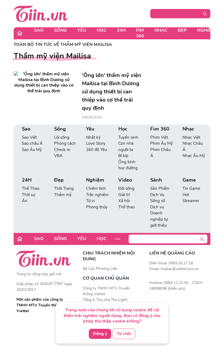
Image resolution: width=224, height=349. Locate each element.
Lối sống (61, 137)
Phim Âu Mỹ (161, 143)
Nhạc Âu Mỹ (193, 155)
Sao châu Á (32, 143)
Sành (156, 180)
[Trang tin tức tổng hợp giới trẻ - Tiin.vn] (41, 13)
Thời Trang (64, 188)
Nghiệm (206, 30)
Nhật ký (93, 137)
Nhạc (161, 30)
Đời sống (126, 188)
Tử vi (90, 200)
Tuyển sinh (128, 137)
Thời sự (28, 194)
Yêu (81, 30)
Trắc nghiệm (97, 194)
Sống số (157, 200)
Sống (60, 30)
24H (121, 30)
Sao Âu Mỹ (32, 149)
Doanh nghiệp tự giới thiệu (159, 219)
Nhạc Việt (191, 137)
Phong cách (65, 143)
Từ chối (124, 334)
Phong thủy (97, 207)
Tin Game (191, 188)
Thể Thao (30, 188)
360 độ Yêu (96, 149)
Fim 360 (140, 33)
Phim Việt (159, 137)
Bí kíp (123, 155)
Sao (39, 30)
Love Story (95, 143)
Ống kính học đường (128, 165)
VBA (58, 155)
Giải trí (124, 194)
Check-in (62, 149)
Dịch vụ (157, 207)
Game (189, 180)
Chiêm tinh (96, 188)
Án (24, 200)
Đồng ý (100, 334)
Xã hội (124, 200)
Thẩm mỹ (63, 194)
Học (102, 30)
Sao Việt (29, 137)
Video (125, 180)
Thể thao (126, 207)
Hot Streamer (190, 198)
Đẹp (182, 30)
